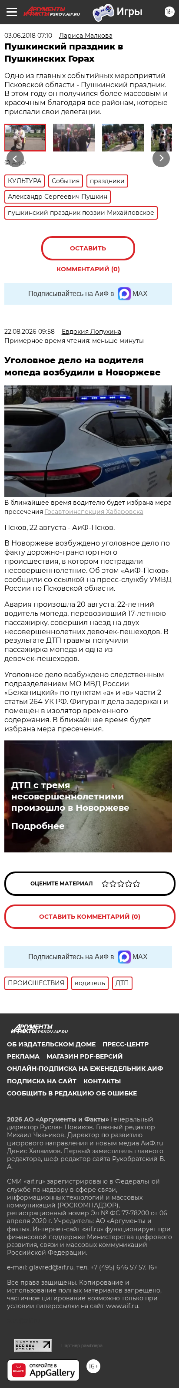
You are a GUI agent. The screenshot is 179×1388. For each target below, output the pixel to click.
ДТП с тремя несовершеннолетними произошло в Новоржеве (70, 796)
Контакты (102, 1081)
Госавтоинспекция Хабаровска (94, 512)
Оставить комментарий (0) (88, 252)
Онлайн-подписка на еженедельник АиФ (85, 1068)
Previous (13, 158)
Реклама (23, 1056)
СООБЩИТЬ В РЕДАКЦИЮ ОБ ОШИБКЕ (72, 1093)
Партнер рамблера (82, 1345)
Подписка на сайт (41, 1081)
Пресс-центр (126, 1044)
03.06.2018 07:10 (28, 35)
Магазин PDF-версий (84, 1056)
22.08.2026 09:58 (29, 331)
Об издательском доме (51, 1044)
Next (161, 158)
